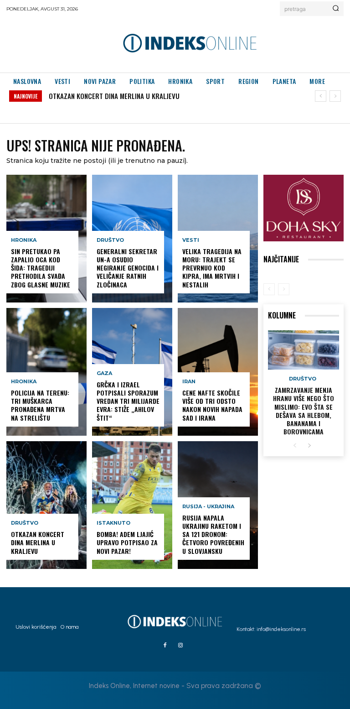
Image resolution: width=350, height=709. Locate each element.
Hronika (23, 240)
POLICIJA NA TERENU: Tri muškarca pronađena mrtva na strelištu (40, 405)
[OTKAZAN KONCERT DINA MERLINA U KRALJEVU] (46, 505)
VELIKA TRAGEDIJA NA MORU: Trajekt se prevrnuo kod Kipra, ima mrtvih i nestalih (212, 267)
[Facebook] (165, 645)
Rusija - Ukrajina (208, 506)
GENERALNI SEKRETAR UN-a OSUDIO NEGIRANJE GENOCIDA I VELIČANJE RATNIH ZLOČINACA (128, 267)
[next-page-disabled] (283, 289)
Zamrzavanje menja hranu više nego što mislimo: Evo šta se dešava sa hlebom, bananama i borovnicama (303, 410)
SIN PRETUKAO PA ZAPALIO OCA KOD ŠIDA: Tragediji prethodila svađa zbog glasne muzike (40, 267)
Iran (189, 381)
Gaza (104, 373)
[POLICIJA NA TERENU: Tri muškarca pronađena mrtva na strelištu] (46, 372)
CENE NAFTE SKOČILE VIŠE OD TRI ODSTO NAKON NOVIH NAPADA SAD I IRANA (212, 405)
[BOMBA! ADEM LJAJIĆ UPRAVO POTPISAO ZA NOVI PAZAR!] (132, 505)
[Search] (336, 8)
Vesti (190, 240)
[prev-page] (269, 289)
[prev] (320, 96)
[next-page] (309, 446)
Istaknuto (113, 523)
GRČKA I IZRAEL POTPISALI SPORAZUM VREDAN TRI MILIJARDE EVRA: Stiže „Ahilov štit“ (128, 401)
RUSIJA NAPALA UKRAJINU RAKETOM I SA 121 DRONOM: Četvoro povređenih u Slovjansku (213, 534)
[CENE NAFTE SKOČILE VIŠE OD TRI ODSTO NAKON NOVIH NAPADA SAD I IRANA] (218, 372)
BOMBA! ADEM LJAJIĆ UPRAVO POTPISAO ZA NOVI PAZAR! (127, 542)
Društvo (24, 523)
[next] (335, 96)
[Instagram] (180, 645)
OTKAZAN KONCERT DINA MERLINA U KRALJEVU (114, 96)
